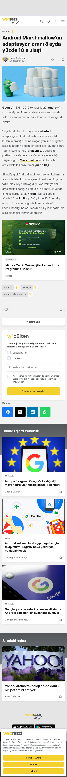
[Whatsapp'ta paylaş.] (46, 412)
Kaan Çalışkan (13, 696)
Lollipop (24, 198)
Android (53, 107)
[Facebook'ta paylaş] (8, 412)
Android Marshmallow (15, 294)
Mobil (6, 31)
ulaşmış (35, 150)
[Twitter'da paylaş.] (21, 412)
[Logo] (10, 20)
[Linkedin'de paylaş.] (33, 412)
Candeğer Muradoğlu (16, 557)
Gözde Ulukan (12, 491)
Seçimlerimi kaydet (33, 391)
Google (7, 107)
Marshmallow (29, 160)
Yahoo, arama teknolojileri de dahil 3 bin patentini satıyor (32, 688)
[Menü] (63, 21)
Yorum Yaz (33, 321)
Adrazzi (9, 275)
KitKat (31, 193)
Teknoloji (9, 476)
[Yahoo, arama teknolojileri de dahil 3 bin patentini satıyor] (33, 663)
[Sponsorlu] (33, 237)
